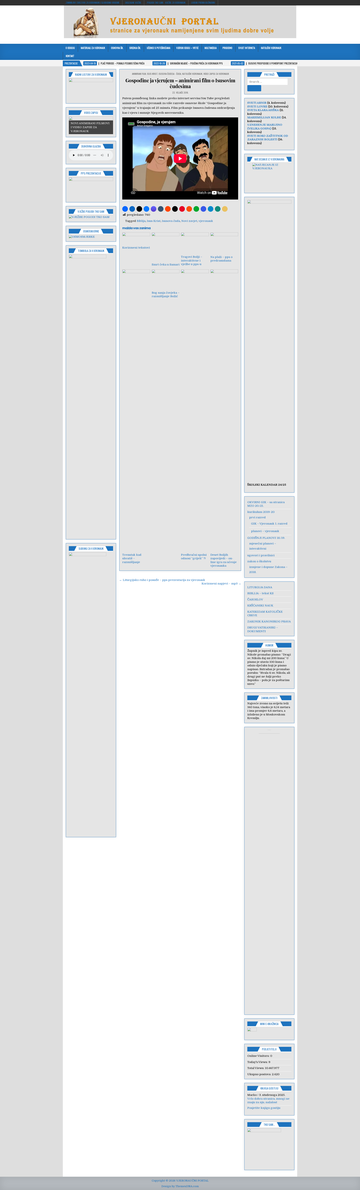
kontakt (70, 56)
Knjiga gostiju (269, 1088)
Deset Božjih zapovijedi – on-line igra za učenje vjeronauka (223, 560)
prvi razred (257, 517)
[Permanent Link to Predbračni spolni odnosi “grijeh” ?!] (195, 410)
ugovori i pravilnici (260, 555)
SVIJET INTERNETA (246, 48)
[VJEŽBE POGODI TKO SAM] (89, 217)
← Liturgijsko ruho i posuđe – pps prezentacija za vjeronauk (162, 580)
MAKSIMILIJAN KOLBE (264, 117)
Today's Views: (257, 1062)
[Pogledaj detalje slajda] (91, 89)
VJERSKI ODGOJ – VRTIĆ (187, 48)
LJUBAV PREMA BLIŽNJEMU (203, 3)
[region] (91, 89)
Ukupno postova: (259, 1074)
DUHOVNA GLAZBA (91, 146)
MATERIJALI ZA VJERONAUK (93, 48)
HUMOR (269, 645)
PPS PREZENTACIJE (91, 173)
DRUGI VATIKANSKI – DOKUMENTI (262, 629)
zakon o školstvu (259, 561)
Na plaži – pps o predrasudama (221, 258)
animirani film (139, 73)
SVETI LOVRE (257, 106)
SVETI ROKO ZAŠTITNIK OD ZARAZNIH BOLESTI (267, 137)
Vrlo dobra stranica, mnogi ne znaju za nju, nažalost (268, 1100)
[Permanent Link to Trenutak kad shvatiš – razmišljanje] (136, 410)
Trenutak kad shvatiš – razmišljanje (131, 558)
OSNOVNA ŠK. (117, 48)
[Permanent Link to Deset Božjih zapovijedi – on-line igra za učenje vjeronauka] (224, 410)
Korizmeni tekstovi (136, 247)
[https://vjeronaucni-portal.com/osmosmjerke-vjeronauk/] (82, 236)
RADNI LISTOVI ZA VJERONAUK (91, 74)
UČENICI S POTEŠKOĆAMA (158, 48)
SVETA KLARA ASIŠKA (263, 110)
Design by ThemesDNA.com (180, 1186)
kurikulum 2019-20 (260, 512)
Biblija (141, 221)
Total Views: (256, 1068)
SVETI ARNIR (256, 102)
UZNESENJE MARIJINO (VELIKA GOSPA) (264, 126)
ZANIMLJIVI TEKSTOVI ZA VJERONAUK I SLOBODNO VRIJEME (92, 3)
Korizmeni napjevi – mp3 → (221, 583)
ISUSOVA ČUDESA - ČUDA (170, 73)
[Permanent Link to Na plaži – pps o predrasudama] (224, 242)
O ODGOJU (70, 48)
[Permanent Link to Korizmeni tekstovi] (136, 238)
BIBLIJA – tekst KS (260, 593)
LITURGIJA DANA (259, 587)
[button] (125, 209)
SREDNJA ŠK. (135, 48)
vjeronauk (206, 221)
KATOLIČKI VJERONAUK (271, 48)
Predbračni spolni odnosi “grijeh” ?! (194, 556)
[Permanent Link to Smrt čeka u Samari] (165, 246)
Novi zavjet (189, 221)
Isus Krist (153, 221)
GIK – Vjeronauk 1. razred (269, 523)
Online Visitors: (258, 1056)
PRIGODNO (227, 48)
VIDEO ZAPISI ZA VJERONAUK (216, 73)
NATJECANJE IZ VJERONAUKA (269, 159)
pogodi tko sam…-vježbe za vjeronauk (166, 3)
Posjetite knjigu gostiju (263, 1108)
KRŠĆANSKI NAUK (260, 605)
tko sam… (269, 1124)
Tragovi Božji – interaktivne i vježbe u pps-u (191, 260)
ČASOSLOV (255, 599)
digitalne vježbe (133, 3)
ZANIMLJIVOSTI (269, 698)
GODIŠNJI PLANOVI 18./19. (266, 538)
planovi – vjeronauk (265, 531)
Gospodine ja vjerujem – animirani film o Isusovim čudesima (180, 83)
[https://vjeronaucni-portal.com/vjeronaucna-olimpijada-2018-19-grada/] (269, 175)
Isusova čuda (171, 221)
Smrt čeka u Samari (165, 264)
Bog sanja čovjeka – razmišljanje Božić (165, 294)
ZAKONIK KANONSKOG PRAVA (269, 621)
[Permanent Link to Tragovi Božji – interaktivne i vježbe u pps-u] (195, 242)
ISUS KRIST (152, 73)
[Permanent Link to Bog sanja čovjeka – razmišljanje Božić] (165, 279)
